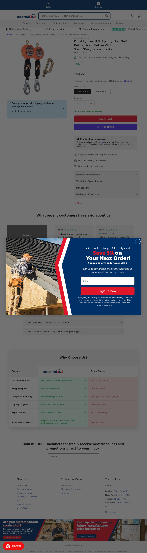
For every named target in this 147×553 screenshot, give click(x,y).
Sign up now (107, 291)
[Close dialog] (137, 241)
